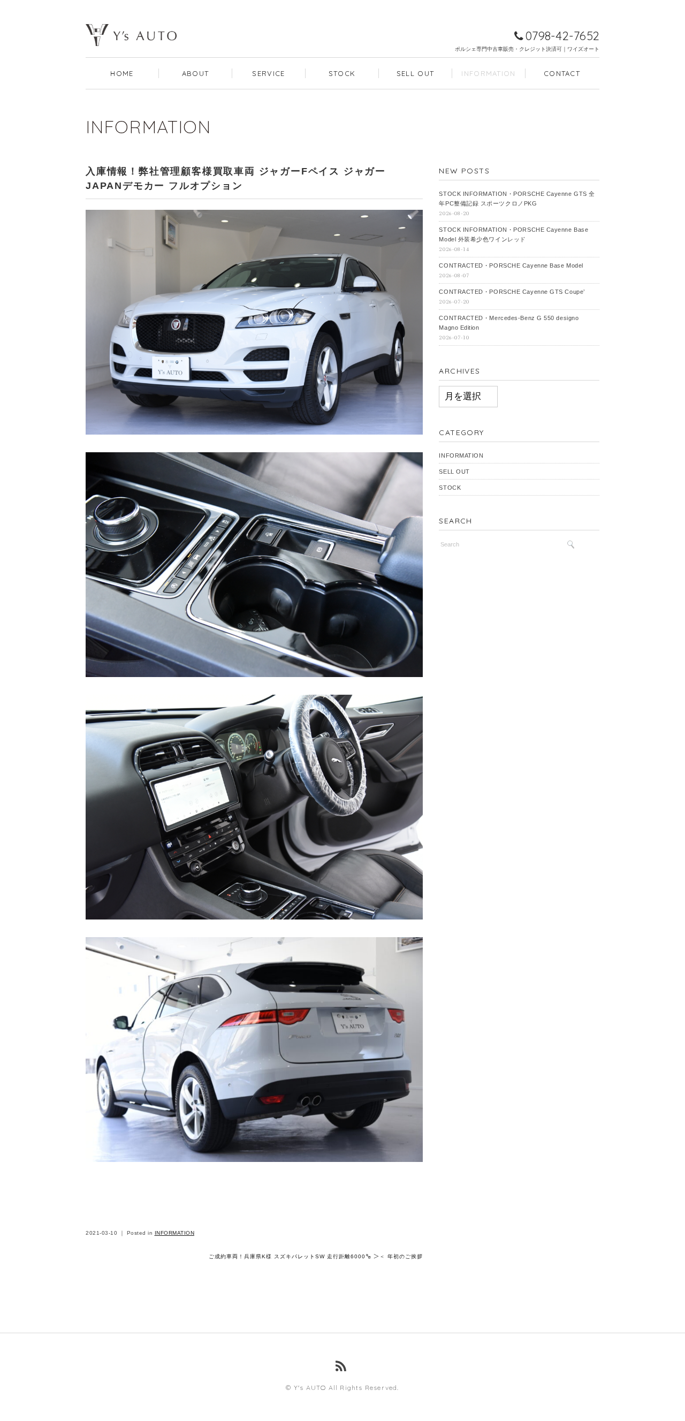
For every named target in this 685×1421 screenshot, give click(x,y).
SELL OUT (415, 73)
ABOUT (195, 73)
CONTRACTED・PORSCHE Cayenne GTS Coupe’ (511, 291)
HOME (121, 73)
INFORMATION (488, 73)
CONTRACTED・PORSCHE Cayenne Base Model (511, 265)
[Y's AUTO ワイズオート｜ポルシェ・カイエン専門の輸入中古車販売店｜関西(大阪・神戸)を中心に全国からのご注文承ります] (131, 19)
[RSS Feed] (342, 1366)
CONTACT (562, 73)
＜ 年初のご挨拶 (401, 1256)
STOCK (342, 73)
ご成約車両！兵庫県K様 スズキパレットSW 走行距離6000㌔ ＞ (294, 1256)
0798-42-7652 (562, 35)
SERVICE (268, 73)
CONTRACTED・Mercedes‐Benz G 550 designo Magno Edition (509, 323)
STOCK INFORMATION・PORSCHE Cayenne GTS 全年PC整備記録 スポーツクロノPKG (517, 199)
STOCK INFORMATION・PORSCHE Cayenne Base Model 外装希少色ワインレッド (513, 234)
